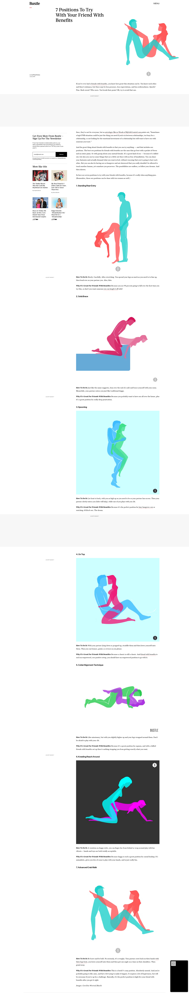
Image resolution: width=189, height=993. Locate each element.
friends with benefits (99, 84)
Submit (61, 154)
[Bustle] (35, 3)
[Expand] (172, 962)
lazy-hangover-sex (145, 507)
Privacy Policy (38, 159)
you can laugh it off (111, 289)
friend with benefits (148, 654)
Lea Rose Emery (35, 75)
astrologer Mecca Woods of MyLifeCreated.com (123, 132)
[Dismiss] (185, 962)
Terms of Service (62, 158)
